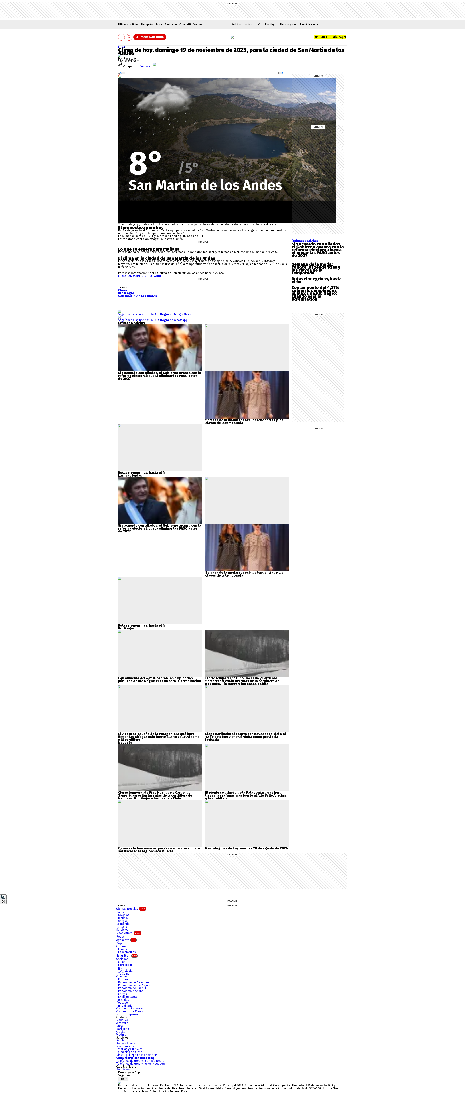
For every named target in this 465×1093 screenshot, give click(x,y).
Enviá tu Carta (127, 996)
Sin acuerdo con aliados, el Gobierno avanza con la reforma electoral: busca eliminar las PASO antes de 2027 (318, 249)
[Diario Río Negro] (232, 37)
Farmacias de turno (129, 1052)
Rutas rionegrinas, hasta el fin (317, 280)
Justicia (123, 918)
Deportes (122, 943)
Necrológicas (288, 24)
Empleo (121, 1040)
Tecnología (125, 970)
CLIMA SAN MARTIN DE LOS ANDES (140, 276)
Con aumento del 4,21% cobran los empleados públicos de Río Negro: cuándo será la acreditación (315, 293)
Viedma (198, 24)
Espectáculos (127, 952)
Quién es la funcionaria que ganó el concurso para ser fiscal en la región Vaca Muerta (159, 849)
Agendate (126, 940)
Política (121, 912)
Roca (159, 24)
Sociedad (122, 959)
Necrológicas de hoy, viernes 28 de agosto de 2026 (246, 848)
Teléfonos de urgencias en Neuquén (140, 1063)
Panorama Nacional (131, 991)
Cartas (122, 994)
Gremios (123, 915)
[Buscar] (129, 37)
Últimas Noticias (130, 908)
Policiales (122, 999)
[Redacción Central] (119, 55)
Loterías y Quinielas (129, 1049)
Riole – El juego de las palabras (136, 1055)
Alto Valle (122, 1023)
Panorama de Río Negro (134, 985)
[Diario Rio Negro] (119, 1082)
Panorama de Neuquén (133, 982)
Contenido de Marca (129, 1011)
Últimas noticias (128, 24)
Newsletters (128, 933)
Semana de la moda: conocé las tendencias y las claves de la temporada (316, 269)
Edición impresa (127, 1014)
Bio (120, 967)
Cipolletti (185, 24)
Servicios (122, 929)
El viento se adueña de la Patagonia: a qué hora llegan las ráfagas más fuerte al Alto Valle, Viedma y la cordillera (158, 737)
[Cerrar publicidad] (3, 896)
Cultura (121, 946)
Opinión (121, 976)
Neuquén (147, 24)
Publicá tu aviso (126, 1043)
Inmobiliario (124, 1005)
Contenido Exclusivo (129, 1008)
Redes (120, 936)
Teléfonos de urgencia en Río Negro (140, 1060)
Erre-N (122, 949)
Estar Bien (126, 955)
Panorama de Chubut (132, 988)
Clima (121, 47)
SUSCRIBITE (330, 37)
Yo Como (123, 973)
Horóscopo (125, 964)
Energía (121, 921)
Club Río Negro (267, 24)
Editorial (123, 979)
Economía (123, 923)
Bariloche (171, 24)
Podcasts (122, 1002)
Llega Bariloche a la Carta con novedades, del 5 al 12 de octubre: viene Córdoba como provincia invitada (245, 737)
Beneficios (123, 1069)
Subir (123, 1079)
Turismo (121, 926)
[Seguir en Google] (119, 76)
